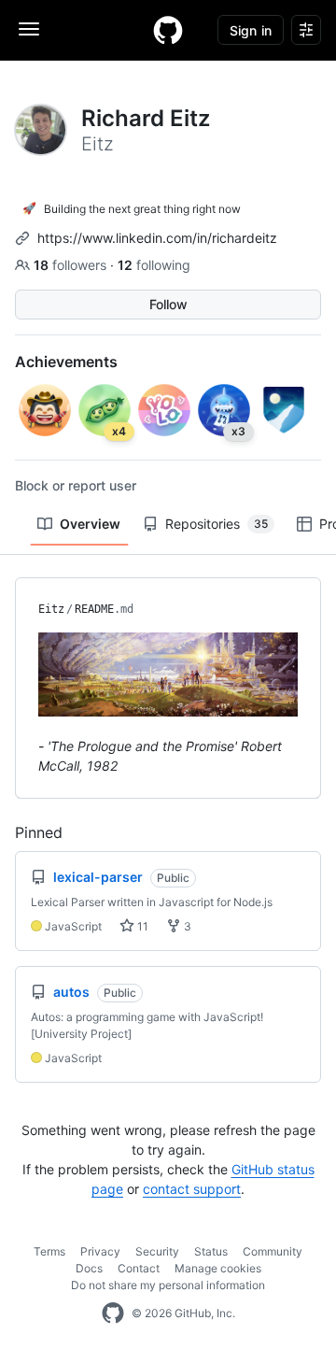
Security (157, 1251)
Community (272, 1251)
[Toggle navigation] (29, 29)
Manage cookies (218, 1268)
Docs (89, 1268)
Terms (49, 1251)
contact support (192, 1189)
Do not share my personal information (168, 1285)
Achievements (66, 361)
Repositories (216, 524)
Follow (168, 304)
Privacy (100, 1251)
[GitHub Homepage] (113, 1313)
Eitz (51, 609)
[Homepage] (168, 30)
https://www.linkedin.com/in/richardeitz (157, 238)
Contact (139, 1268)
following (154, 265)
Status (211, 1251)
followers (72, 265)
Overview (90, 524)
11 (141, 926)
